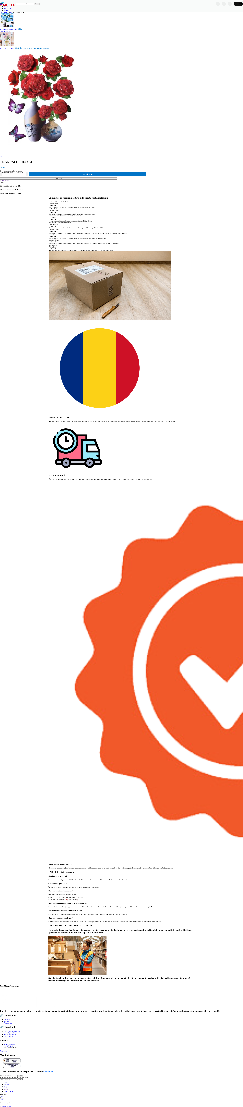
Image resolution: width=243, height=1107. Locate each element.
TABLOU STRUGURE (7, 48)
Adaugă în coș (87, 174)
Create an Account (5, 1106)
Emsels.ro (48, 1071)
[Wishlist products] (224, 4)
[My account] (230, 4)
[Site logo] (7, 7)
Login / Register (8, 1091)
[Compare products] (218, 4)
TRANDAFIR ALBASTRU (9, 29)
